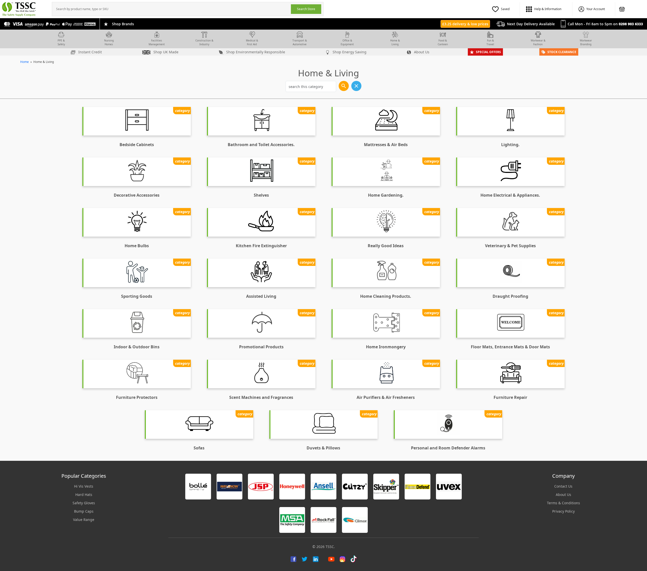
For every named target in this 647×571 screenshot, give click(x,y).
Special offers (488, 52)
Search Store (306, 9)
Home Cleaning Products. (385, 296)
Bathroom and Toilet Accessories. (261, 144)
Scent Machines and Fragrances (261, 397)
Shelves (261, 195)
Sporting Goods (136, 296)
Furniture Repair (510, 397)
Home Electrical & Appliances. (510, 195)
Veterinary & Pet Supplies (510, 245)
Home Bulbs (137, 245)
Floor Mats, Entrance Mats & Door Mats (510, 347)
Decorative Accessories (136, 195)
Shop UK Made (165, 52)
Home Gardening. (386, 195)
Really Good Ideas (386, 245)
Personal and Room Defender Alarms (448, 448)
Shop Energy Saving (349, 52)
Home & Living (395, 42)
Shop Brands (123, 23)
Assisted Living (261, 296)
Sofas (199, 448)
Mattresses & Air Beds (386, 144)
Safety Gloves (84, 502)
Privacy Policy (563, 511)
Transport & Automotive (299, 42)
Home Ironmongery (386, 347)
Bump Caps (84, 511)
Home (24, 62)
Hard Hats (83, 494)
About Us (421, 52)
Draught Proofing (510, 296)
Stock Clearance (561, 52)
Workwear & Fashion (538, 42)
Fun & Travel (490, 42)
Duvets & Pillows (323, 448)
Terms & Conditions (563, 502)
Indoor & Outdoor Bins (136, 347)
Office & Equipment (347, 42)
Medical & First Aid (252, 42)
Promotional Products (261, 347)
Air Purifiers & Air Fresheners (386, 397)
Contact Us (563, 486)
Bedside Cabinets (137, 144)
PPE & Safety (61, 42)
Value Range (83, 519)
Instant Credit (89, 52)
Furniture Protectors (136, 397)
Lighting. (510, 144)
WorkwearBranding (586, 42)
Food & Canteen (443, 42)
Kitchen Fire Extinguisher (261, 245)
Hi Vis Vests (83, 486)
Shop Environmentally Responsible (255, 52)
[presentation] (171, 9)
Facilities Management (157, 42)
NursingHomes (109, 42)
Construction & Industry (204, 42)
